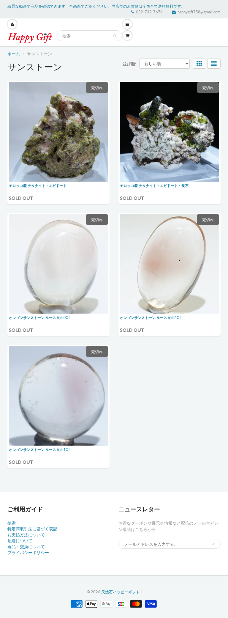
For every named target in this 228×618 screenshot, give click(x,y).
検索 (11, 522)
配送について (19, 540)
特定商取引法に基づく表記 (32, 528)
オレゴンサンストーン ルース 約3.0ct (39, 317)
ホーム (13, 53)
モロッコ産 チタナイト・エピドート (38, 185)
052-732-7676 (149, 12)
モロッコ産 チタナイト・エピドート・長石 (154, 185)
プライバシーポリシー (28, 552)
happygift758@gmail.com (199, 12)
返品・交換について (26, 546)
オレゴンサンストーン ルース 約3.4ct (150, 317)
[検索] (115, 36)
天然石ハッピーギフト (120, 591)
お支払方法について (26, 534)
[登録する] (213, 544)
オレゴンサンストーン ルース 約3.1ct (39, 449)
